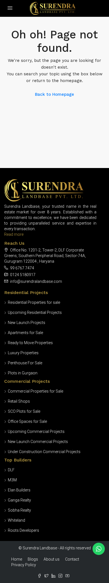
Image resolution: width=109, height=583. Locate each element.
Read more (13, 234)
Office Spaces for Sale (27, 421)
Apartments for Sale (25, 332)
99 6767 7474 (22, 268)
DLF (11, 470)
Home (16, 559)
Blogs (33, 559)
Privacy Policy (23, 565)
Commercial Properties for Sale (35, 391)
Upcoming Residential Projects (35, 312)
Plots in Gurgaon (22, 373)
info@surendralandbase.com (36, 281)
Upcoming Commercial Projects (36, 431)
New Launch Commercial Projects (38, 441)
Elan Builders (19, 490)
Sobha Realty (19, 510)
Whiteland (16, 520)
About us (52, 559)
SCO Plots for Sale (24, 411)
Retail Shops (19, 401)
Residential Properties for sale (34, 302)
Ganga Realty (19, 500)
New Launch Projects (26, 322)
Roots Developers (23, 530)
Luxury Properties (23, 353)
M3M (12, 480)
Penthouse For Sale (25, 363)
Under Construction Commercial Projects (44, 451)
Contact (72, 559)
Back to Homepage (54, 94)
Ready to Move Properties (30, 343)
